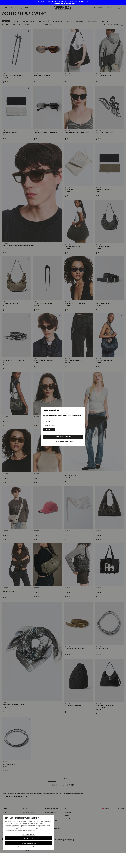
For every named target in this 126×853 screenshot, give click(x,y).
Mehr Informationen (28, 834)
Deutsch (48, 429)
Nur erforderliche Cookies (28, 843)
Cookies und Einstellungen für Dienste (28, 847)
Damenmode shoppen (57, 3)
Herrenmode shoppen (69, 3)
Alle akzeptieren (28, 838)
